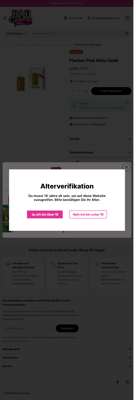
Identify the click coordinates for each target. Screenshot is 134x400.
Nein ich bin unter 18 (87, 214)
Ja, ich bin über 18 (43, 214)
